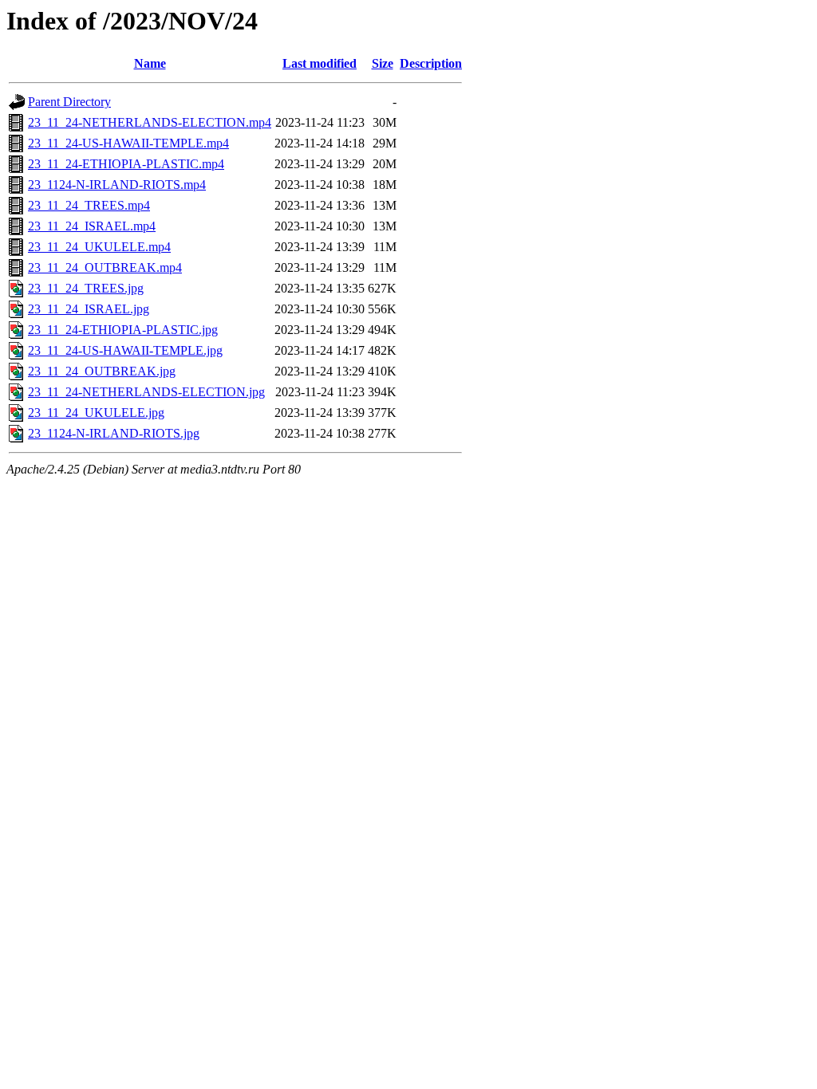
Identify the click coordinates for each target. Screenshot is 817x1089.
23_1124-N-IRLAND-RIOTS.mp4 (117, 184)
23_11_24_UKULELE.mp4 (99, 247)
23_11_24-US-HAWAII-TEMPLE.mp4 (128, 143)
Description (431, 63)
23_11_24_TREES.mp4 (89, 205)
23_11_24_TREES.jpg (86, 288)
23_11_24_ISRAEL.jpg (88, 309)
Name (150, 63)
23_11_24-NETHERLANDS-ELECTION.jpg (146, 392)
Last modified (319, 63)
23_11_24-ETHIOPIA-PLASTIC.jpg (123, 329)
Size (382, 63)
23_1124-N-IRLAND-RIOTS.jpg (113, 433)
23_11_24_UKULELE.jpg (96, 412)
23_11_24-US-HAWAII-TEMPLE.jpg (125, 350)
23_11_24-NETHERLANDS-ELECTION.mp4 (149, 122)
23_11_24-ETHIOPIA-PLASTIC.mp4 (126, 164)
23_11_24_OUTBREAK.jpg (102, 371)
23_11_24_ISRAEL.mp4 (92, 226)
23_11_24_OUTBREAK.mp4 (105, 267)
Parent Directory (69, 101)
